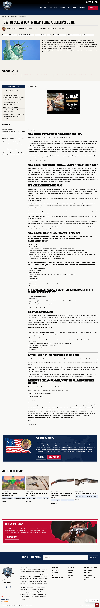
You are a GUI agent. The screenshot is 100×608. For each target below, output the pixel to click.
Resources (62, 8)
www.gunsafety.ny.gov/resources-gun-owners (48, 415)
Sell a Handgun (88, 570)
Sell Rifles (39, 498)
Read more (4, 501)
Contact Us (71, 568)
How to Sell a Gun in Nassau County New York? (35, 75)
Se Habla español (79, 2)
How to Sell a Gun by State (89, 579)
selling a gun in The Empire (85, 42)
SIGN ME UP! (93, 558)
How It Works (43, 8)
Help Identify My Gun (57, 578)
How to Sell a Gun (40, 34)
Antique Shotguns (55, 500)
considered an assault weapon (50, 236)
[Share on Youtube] (6, 587)
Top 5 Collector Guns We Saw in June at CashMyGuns (37, 495)
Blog (69, 578)
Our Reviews (82, 8)
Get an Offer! (93, 8)
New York (31, 424)
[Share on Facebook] (10, 587)
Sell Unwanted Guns (7, 129)
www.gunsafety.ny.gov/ (67, 413)
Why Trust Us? (53, 8)
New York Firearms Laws (59, 34)
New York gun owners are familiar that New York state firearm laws (67, 40)
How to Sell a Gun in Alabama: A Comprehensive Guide (11, 495)
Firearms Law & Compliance (9, 34)
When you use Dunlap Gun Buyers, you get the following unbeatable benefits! (13, 116)
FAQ (68, 8)
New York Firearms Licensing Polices (13, 100)
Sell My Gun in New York (74, 34)
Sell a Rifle (87, 573)
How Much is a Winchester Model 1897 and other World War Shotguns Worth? (62, 495)
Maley (15, 28)
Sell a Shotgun (88, 575)
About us (70, 570)
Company (74, 8)
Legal (49, 34)
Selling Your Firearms (88, 34)
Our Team (70, 573)
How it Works (55, 568)
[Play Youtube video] (63, 108)
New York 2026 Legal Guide (9, 75)
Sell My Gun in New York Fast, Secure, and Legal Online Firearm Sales (74, 75)
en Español (71, 575)
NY (35, 424)
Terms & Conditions (85, 605)
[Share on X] (2, 587)
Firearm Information (31, 498)
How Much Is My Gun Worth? (26, 34)
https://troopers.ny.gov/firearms (64, 417)
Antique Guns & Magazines (10, 107)
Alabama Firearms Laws (7, 498)
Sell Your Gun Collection (90, 568)
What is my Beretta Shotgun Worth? (86, 494)
